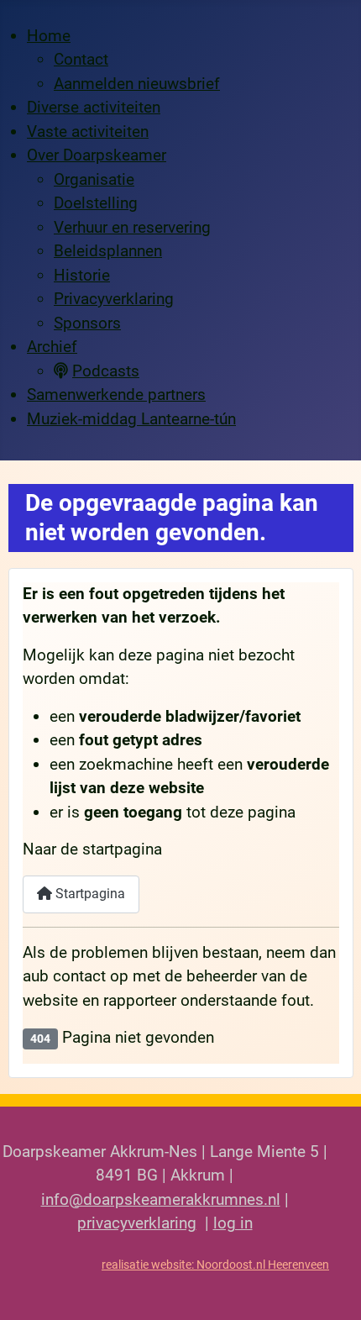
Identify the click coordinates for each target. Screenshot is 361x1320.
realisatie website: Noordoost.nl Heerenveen (215, 1264)
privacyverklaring (136, 1223)
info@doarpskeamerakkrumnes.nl (160, 1199)
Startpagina (88, 894)
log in (233, 1223)
